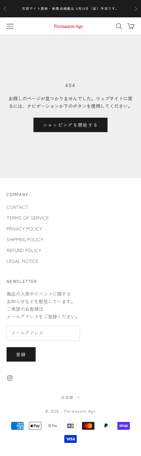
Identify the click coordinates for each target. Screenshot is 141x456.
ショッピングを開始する (70, 125)
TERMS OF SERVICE (28, 217)
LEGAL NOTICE (22, 261)
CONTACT (17, 207)
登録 (21, 354)
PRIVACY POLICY (24, 228)
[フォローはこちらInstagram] (10, 378)
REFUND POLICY (24, 250)
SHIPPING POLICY (25, 239)
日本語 (67, 397)
